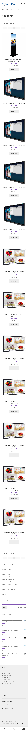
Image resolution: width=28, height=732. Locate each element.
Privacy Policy (5, 705)
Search (14, 729)
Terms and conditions (7, 708)
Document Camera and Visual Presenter (12, 592)
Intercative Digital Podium (9, 579)
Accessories (6, 594)
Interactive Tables (7, 574)
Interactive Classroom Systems (10, 584)
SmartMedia (14, 9)
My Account (4, 729)
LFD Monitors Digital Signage (10, 581)
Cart (21, 728)
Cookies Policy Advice (7, 701)
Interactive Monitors (8, 571)
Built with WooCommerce (16, 723)
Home (4, 9)
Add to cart (14, 69)
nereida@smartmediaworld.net (7, 688)
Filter (4, 607)
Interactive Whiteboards (9, 589)
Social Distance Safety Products (11, 569)
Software (5, 587)
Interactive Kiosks (7, 577)
